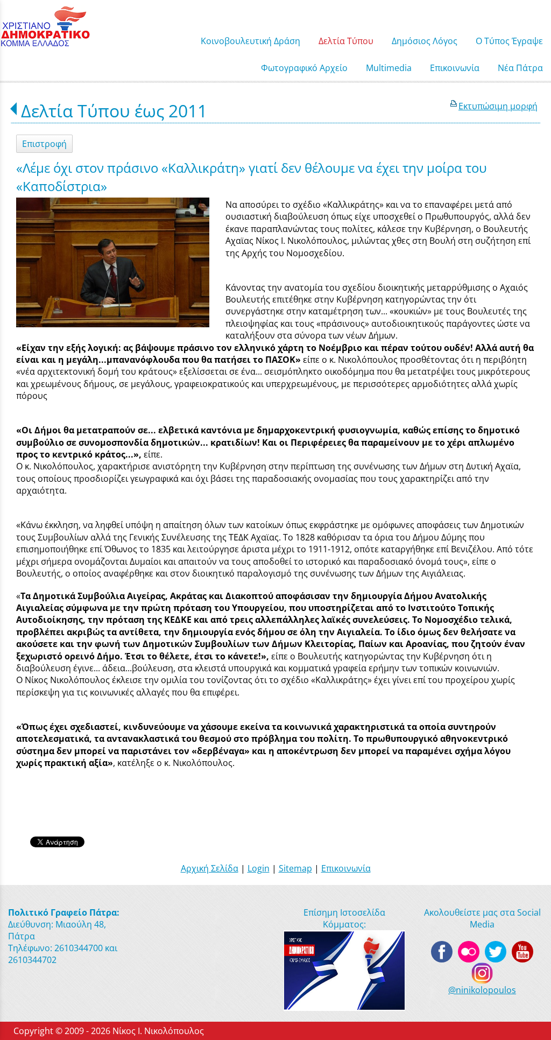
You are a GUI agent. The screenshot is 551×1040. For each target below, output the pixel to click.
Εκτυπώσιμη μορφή (498, 106)
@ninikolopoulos (482, 990)
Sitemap (295, 868)
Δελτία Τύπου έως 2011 (114, 110)
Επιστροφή (44, 144)
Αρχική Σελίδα (209, 868)
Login (259, 868)
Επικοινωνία (346, 868)
